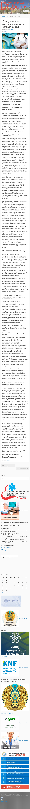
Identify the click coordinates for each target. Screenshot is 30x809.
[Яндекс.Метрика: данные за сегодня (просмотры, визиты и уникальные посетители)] (4, 798)
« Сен (2, 593)
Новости (8, 460)
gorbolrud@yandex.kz (6, 547)
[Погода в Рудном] (10, 556)
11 (14, 583)
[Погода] (4, 557)
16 (6, 585)
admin (6, 31)
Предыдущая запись (8, 466)
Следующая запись (22, 468)
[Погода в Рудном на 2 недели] (13, 557)
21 (26, 585)
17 (10, 585)
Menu (26, 11)
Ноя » (6, 593)
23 (6, 588)
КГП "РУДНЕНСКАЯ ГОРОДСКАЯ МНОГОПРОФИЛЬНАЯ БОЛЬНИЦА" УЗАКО (14, 6)
